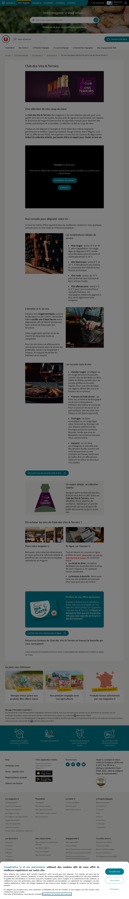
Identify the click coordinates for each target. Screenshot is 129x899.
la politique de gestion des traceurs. (57, 894)
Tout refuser (115, 880)
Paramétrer (114, 889)
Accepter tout (114, 871)
